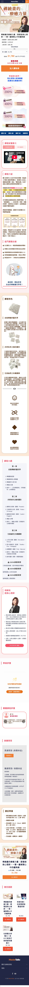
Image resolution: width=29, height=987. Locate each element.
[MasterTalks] (14, 1)
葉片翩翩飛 (20, 147)
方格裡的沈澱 (8, 147)
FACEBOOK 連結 (14, 645)
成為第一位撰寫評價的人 (14, 691)
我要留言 (9, 755)
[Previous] (5, 721)
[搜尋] (23, 1)
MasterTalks (11, 978)
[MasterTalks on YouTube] (15, 973)
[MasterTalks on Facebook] (12, 973)
